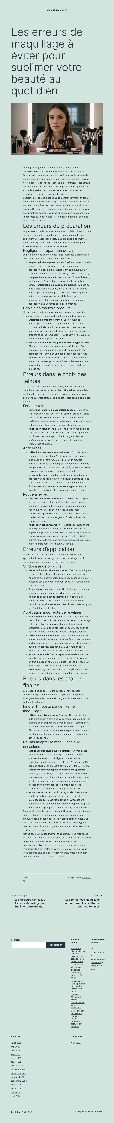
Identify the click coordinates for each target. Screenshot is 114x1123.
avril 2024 (16, 1096)
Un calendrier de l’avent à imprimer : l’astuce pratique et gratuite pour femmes (77, 1019)
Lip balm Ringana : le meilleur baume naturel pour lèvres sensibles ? (77, 1001)
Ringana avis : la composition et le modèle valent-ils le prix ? (78, 986)
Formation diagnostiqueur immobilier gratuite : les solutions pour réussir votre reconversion (78, 956)
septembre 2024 (19, 1081)
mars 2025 (16, 1058)
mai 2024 (15, 1092)
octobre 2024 (17, 1077)
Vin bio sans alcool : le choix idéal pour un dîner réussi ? (77, 972)
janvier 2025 (17, 1065)
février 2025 (17, 1062)
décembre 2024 (18, 1069)
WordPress (97, 1111)
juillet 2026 (16, 1043)
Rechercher (16, 940)
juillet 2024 (16, 1088)
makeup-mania (57, 10)
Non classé (86, 877)
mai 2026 (15, 1047)
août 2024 (16, 1084)
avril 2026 (15, 1050)
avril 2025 (15, 1054)
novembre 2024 (18, 1073)
